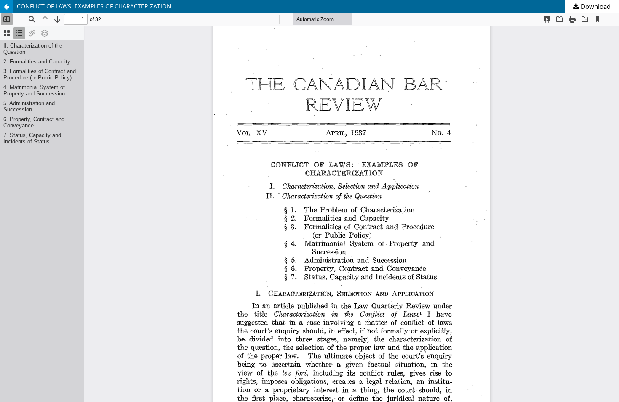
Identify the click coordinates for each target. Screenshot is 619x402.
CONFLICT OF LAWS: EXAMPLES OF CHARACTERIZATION (94, 6)
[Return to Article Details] (6, 6)
